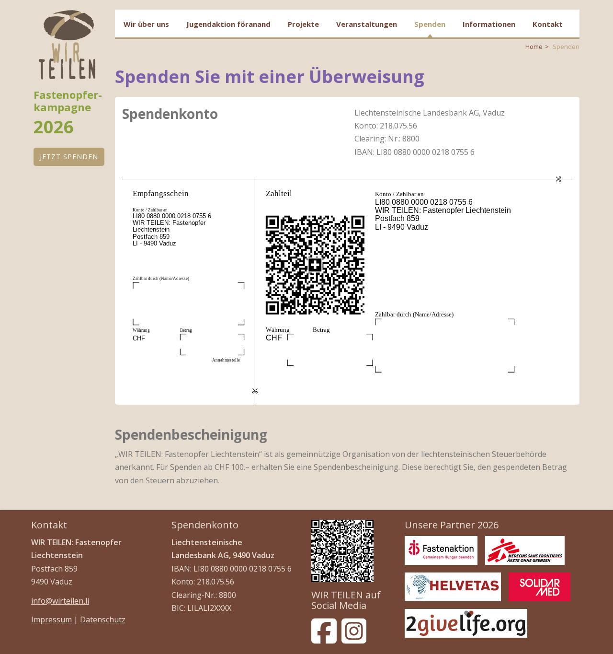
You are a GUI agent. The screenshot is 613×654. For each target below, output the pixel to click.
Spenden (429, 24)
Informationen (489, 24)
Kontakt (548, 24)
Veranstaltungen (366, 24)
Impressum (51, 619)
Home (534, 47)
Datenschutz (102, 619)
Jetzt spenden (69, 156)
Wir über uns (146, 24)
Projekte (303, 24)
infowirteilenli (60, 601)
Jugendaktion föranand (228, 24)
